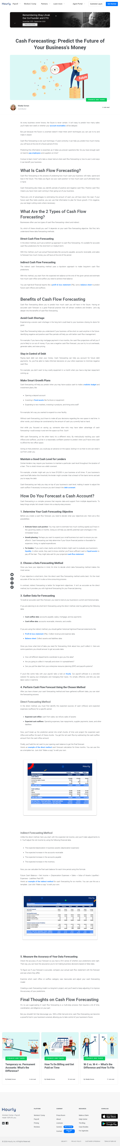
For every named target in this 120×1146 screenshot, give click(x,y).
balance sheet (86, 285)
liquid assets (92, 551)
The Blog (82, 1123)
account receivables (58, 126)
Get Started (112, 4)
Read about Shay (30, 24)
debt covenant (69, 488)
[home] (6, 4)
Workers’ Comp (30, 4)
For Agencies (83, 1131)
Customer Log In (96, 4)
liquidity (28, 551)
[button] (16, 4)
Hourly (68, 674)
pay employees (35, 153)
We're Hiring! (68, 1127)
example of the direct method (40, 747)
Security (64, 1141)
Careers (59, 1127)
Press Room (60, 1115)
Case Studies (83, 1127)
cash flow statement (76, 554)
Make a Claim (84, 1115)
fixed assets (39, 400)
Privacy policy (76, 1141)
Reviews (37, 1127)
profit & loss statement (61, 285)
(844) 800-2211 (69, 1131)
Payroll (36, 1119)
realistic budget (90, 385)
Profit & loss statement (34, 634)
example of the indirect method (40, 881)
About (58, 1119)
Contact (59, 1131)
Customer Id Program (92, 1141)
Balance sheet (30, 638)
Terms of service (110, 1141)
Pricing (36, 1123)
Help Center (83, 1119)
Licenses (59, 1123)
